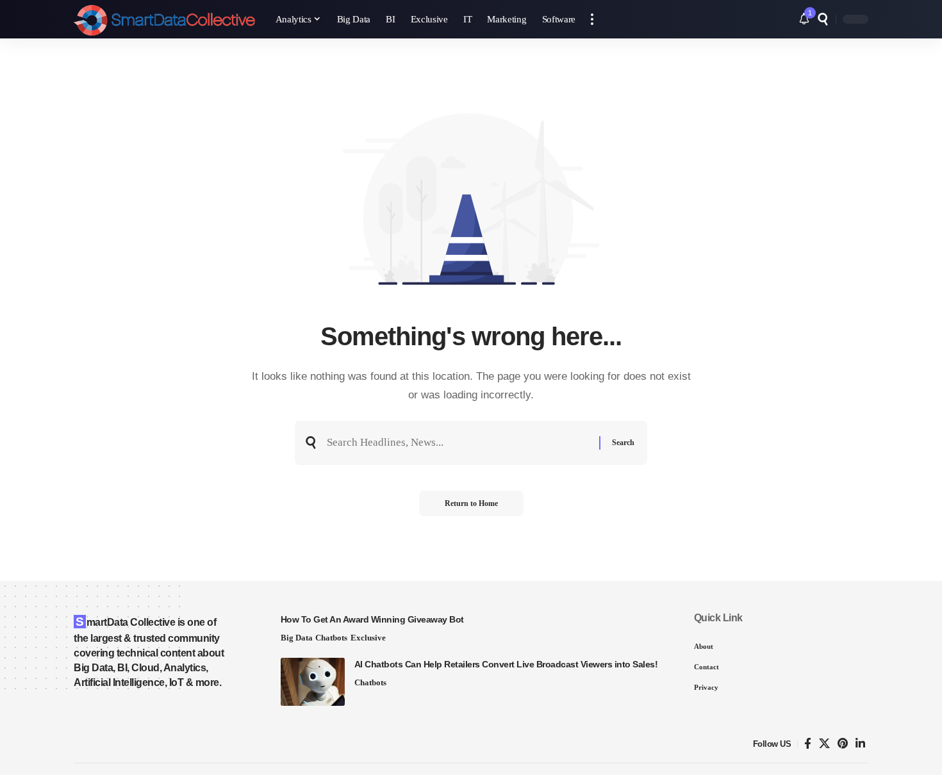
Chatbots (331, 637)
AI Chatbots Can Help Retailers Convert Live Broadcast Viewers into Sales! (506, 664)
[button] (592, 19)
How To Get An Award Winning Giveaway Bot (372, 619)
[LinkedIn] (860, 744)
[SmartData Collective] (164, 19)
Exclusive (368, 637)
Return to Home (471, 503)
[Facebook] (807, 744)
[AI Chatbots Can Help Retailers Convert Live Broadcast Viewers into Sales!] (313, 682)
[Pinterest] (842, 744)
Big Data (297, 637)
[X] (824, 744)
